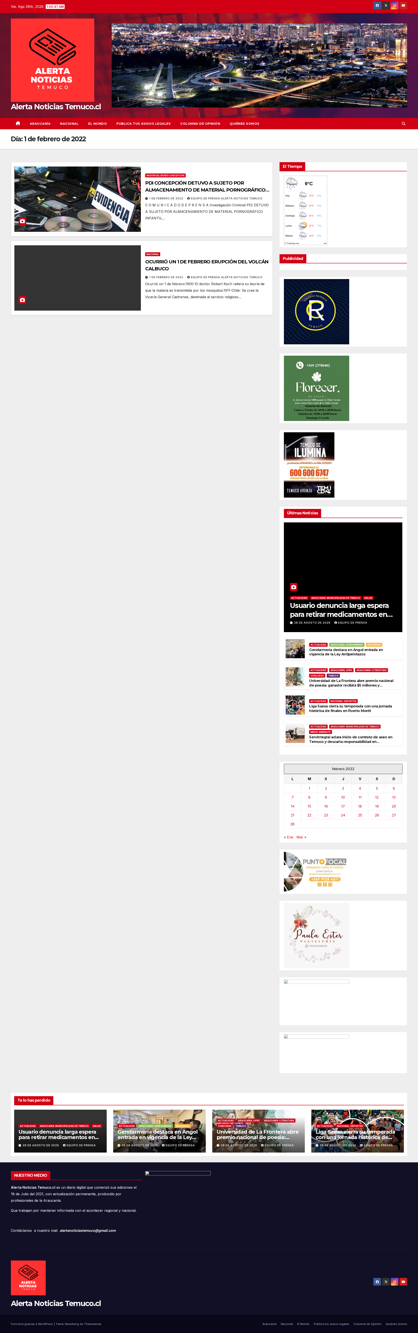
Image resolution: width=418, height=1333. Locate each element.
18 (360, 806)
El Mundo (97, 124)
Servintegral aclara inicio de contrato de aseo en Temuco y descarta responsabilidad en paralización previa (350, 741)
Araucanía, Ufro (341, 670)
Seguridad (374, 644)
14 (293, 806)
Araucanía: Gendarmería (346, 644)
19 (377, 806)
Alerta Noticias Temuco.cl (56, 106)
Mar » (301, 837)
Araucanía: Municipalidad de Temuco (335, 598)
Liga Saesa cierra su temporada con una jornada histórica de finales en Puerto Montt (350, 708)
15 (309, 806)
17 (343, 806)
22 (309, 815)
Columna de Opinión (200, 124)
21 (292, 815)
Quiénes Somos (245, 124)
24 (343, 815)
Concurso (317, 675)
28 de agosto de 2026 (312, 622)
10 (343, 797)
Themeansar (92, 1324)
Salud (368, 598)
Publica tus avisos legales (143, 124)
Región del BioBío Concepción (165, 175)
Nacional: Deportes (343, 701)
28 (292, 824)
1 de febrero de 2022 (166, 198)
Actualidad (299, 598)
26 (377, 815)
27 (394, 815)
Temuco (333, 675)
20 (394, 806)
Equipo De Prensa (352, 622)
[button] (403, 123)
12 (377, 797)
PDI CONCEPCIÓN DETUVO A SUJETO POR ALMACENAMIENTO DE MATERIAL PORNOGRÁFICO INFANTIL (205, 190)
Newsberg (72, 1324)
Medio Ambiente (320, 732)
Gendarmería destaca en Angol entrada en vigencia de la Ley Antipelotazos (346, 652)
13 (394, 797)
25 (360, 815)
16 (326, 806)
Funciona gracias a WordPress (32, 1324)
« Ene (288, 837)
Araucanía (40, 124)
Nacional (69, 124)
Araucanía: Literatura (371, 670)
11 (360, 797)
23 (326, 815)
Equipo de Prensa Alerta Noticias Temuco (227, 198)
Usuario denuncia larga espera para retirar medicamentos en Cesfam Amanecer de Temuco (340, 614)
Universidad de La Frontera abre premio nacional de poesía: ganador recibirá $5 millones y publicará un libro (351, 685)
